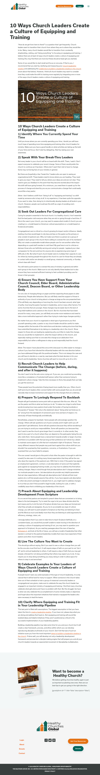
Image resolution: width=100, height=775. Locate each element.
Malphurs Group (59, 766)
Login (80, 6)
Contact (22, 753)
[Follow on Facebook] (46, 740)
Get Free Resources (64, 6)
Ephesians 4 (22, 531)
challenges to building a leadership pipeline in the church (60, 69)
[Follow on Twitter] (50, 740)
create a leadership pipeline (41, 612)
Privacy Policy (50, 771)
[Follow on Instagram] (53, 740)
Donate (22, 749)
